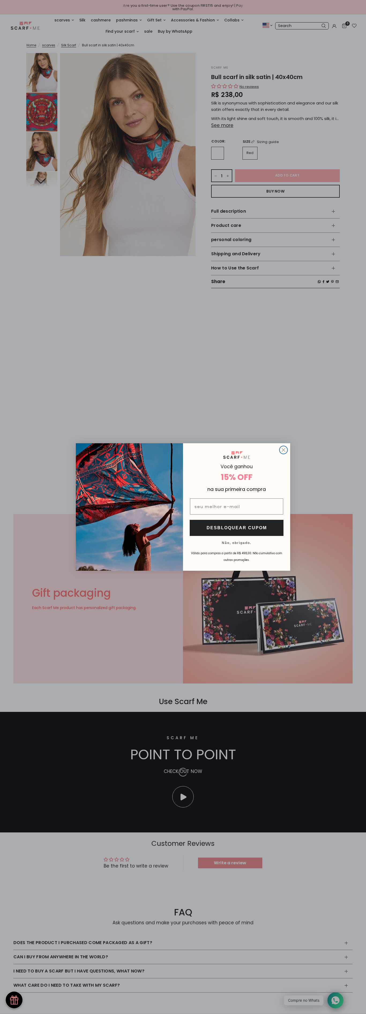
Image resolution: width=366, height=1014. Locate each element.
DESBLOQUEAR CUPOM (237, 527)
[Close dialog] (283, 450)
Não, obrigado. (236, 542)
